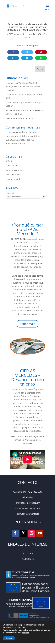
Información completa (27, 45)
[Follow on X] (23, 533)
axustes (25, 632)
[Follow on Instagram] (31, 533)
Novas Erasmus (13, 174)
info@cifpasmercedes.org (27, 502)
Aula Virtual (27, 553)
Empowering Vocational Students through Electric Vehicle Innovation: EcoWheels (23, 86)
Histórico (10, 193)
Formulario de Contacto (27, 513)
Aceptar (9, 638)
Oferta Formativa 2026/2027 (19, 118)
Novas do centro (14, 170)
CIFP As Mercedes (17, 34)
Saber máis (27, 324)
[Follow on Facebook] (15, 533)
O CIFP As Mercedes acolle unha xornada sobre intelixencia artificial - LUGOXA (24, 136)
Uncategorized (13, 179)
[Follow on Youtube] (39, 533)
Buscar (40, 69)
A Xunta (9, 161)
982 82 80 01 (27, 497)
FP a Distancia (27, 559)
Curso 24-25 (11, 165)
